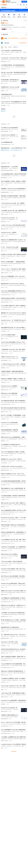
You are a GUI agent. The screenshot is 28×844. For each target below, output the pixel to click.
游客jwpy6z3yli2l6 (4, 550)
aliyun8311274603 (4, 345)
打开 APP (24, 1)
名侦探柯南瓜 (3, 105)
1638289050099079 (4, 726)
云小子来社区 (3, 331)
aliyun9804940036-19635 (5, 294)
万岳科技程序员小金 (4, 660)
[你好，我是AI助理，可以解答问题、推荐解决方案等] (20, 4)
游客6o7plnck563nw (4, 214)
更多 (26, 34)
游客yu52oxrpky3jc (4, 389)
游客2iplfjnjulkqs (4, 521)
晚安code (2, 236)
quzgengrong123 (4, 206)
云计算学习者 (3, 382)
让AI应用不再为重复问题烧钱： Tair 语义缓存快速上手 (17, 38)
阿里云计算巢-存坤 (4, 360)
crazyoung (3, 280)
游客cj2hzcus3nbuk (4, 411)
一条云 (2, 492)
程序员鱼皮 (3, 138)
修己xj (2, 83)
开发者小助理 (3, 124)
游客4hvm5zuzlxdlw (4, 674)
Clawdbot (2, 528)
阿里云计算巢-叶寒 (4, 718)
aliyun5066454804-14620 (5, 144)
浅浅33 (2, 323)
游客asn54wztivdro (4, 594)
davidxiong (3, 258)
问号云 (2, 185)
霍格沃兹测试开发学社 (5, 192)
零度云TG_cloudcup (4, 652)
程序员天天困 (3, 221)
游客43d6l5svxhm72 (4, 616)
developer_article (4, 54)
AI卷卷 (2, 689)
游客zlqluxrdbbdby (4, 711)
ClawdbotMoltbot (4, 316)
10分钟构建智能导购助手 (22, 42)
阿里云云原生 (3, 61)
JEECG (2, 426)
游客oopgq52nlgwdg (4, 301)
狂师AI (2, 250)
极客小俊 (2, 90)
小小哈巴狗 (3, 375)
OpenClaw (3, 579)
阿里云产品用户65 (4, 448)
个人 (26, 7)
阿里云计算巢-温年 (4, 265)
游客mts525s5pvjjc (4, 572)
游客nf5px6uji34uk (4, 557)
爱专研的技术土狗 (4, 177)
